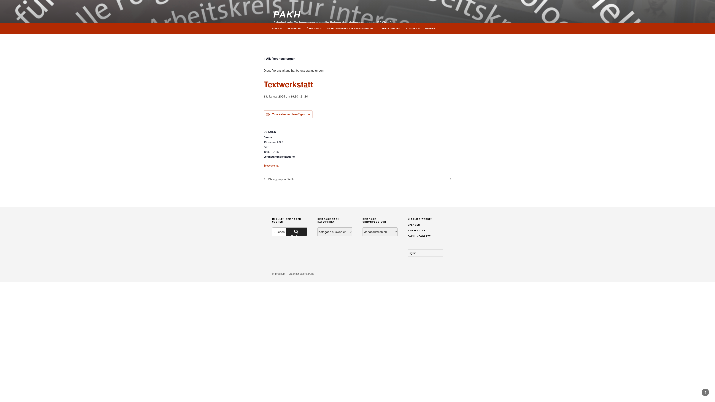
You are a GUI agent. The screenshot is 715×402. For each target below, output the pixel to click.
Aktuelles (294, 28)
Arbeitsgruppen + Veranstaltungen (350, 28)
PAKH (287, 14)
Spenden (414, 224)
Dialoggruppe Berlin (281, 179)
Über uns (313, 28)
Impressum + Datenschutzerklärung (293, 273)
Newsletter (416, 230)
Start (275, 28)
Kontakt (411, 28)
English (430, 28)
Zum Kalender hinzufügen (288, 114)
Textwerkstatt (271, 165)
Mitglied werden (420, 219)
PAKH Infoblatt (419, 236)
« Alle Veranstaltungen (279, 58)
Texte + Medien (391, 28)
